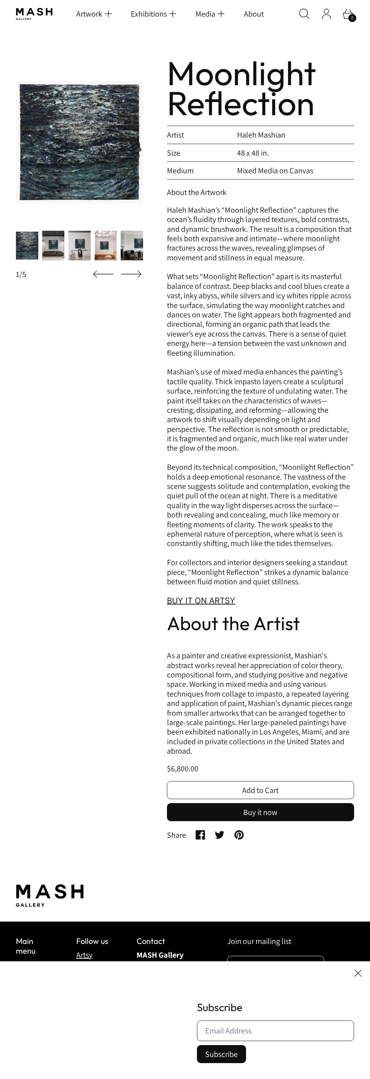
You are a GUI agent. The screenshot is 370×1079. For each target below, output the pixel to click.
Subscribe (221, 1054)
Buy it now (260, 812)
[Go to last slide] (103, 274)
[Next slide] (131, 274)
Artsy (84, 955)
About (254, 13)
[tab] (27, 245)
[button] (304, 14)
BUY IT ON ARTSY (201, 600)
